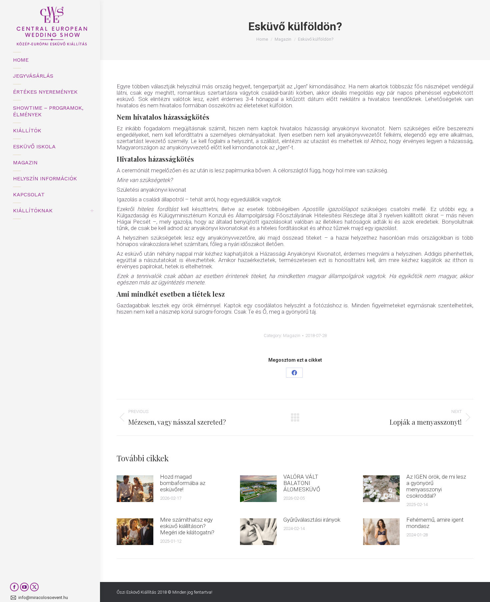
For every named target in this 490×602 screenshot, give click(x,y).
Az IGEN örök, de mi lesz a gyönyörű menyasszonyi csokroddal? (436, 486)
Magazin (291, 335)
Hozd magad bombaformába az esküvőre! (182, 483)
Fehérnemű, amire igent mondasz (435, 523)
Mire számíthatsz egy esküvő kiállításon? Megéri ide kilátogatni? (187, 526)
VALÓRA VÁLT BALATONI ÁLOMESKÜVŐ (301, 483)
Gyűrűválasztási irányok (311, 520)
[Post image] (135, 488)
